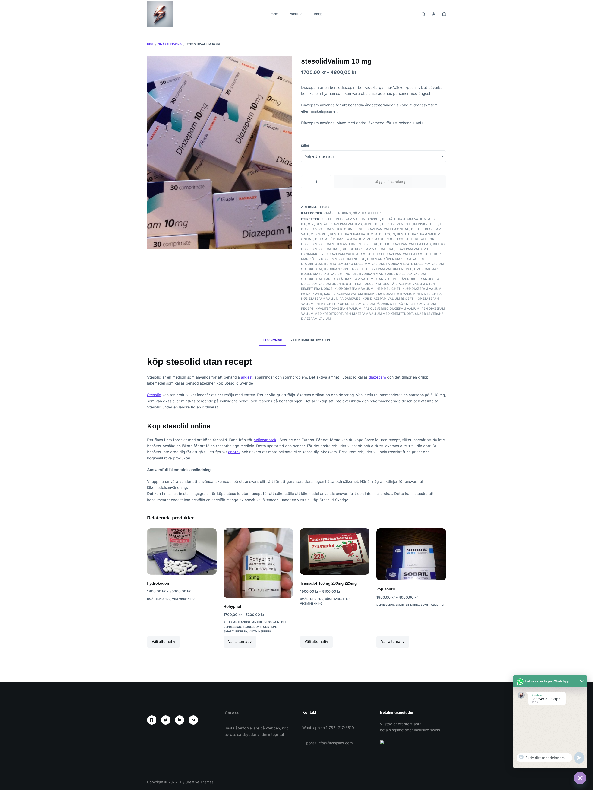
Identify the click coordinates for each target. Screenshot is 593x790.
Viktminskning (183, 599)
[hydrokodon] (182, 551)
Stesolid (154, 394)
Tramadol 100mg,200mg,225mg (328, 583)
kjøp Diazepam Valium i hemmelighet (367, 288)
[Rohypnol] (258, 563)
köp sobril (385, 589)
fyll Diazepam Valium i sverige (404, 254)
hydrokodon (158, 583)
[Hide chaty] (580, 778)
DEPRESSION (232, 626)
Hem (274, 14)
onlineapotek (265, 439)
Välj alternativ (163, 641)
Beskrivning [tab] (272, 340)
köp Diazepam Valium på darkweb (367, 304)
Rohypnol (232, 606)
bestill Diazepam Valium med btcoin (362, 234)
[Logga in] (433, 14)
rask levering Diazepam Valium (391, 308)
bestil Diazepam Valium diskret (403, 224)
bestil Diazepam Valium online (381, 229)
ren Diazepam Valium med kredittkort (379, 313)
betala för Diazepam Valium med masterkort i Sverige (364, 239)
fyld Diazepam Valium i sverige (347, 254)
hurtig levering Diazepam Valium (354, 264)
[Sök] (423, 14)
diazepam (377, 377)
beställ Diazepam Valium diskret (350, 219)
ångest (247, 377)
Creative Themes (199, 782)
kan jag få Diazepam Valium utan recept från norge (371, 279)
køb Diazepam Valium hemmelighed (409, 294)
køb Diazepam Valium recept (388, 298)
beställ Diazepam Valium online (344, 224)
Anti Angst (242, 622)
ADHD (228, 622)
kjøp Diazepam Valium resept (350, 294)
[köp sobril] (411, 554)
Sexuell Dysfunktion (259, 626)
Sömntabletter (367, 213)
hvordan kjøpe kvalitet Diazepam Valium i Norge (368, 269)
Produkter (296, 14)
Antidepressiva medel (269, 622)
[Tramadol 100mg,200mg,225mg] (334, 551)
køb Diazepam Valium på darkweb (331, 298)
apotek (234, 451)
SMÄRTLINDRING (337, 213)
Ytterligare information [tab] (310, 340)
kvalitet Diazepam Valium (338, 308)
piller (305, 145)
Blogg (318, 14)
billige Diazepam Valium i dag (368, 249)
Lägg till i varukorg (389, 181)
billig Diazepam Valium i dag (405, 244)
